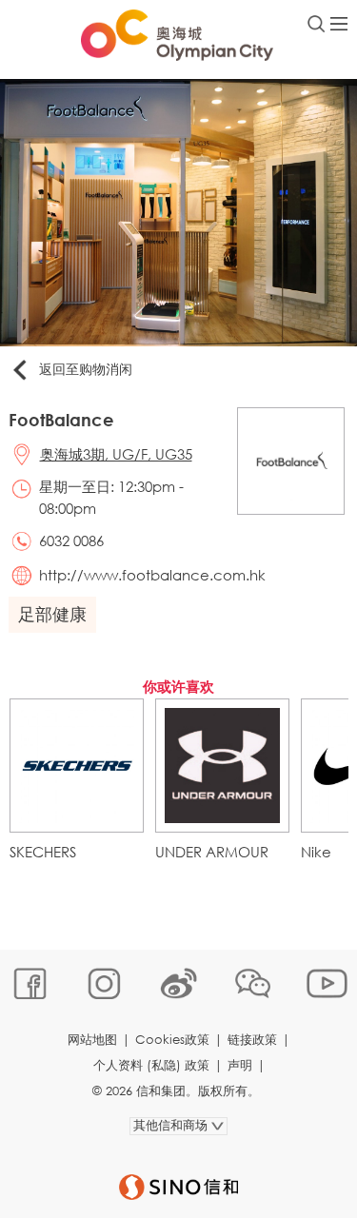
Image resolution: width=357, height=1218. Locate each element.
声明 (240, 1065)
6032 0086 (71, 540)
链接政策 (252, 1039)
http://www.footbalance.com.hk (152, 574)
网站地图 (92, 1039)
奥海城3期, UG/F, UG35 (116, 453)
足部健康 (52, 613)
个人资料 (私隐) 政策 (151, 1065)
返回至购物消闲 (85, 369)
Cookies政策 (172, 1039)
